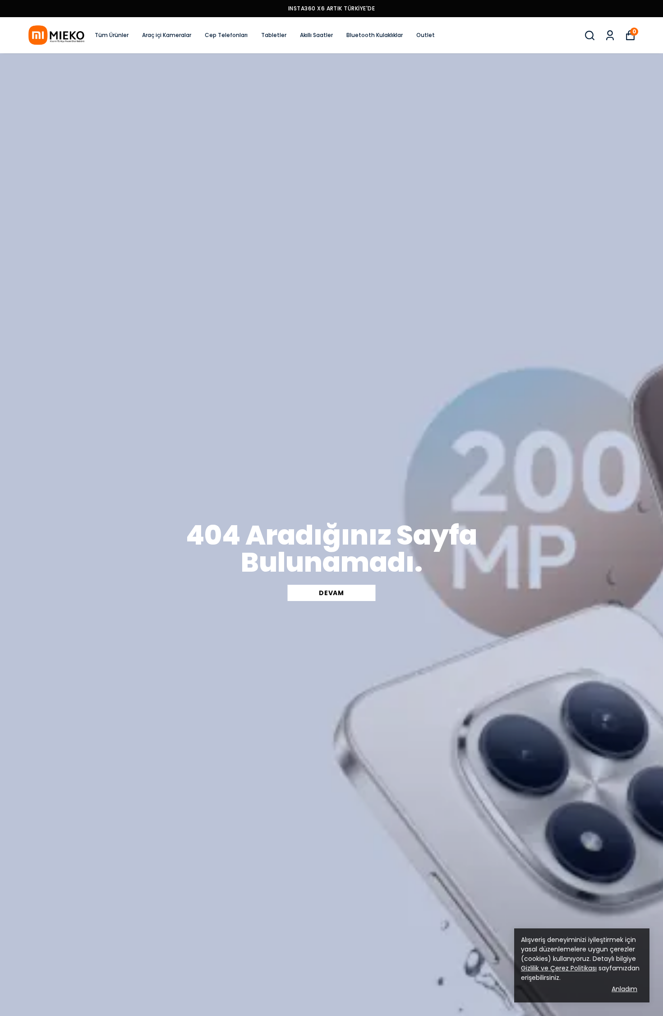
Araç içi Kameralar (166, 35)
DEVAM (331, 592)
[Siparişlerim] (610, 35)
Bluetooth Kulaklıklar (374, 35)
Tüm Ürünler (112, 35)
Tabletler (273, 35)
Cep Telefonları (226, 35)
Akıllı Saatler (316, 35)
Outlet (425, 35)
